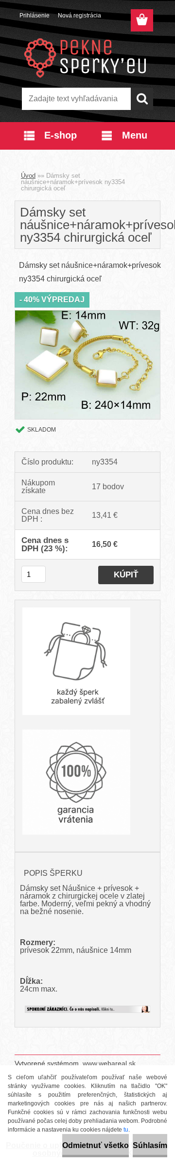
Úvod (28, 175)
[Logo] (87, 56)
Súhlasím (150, 1145)
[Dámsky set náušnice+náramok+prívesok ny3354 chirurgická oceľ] (87, 314)
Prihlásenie (34, 15)
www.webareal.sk (109, 1063)
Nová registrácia (79, 15)
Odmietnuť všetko (95, 1145)
